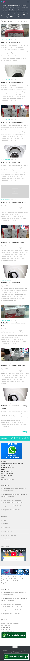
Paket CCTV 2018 (5, 39)
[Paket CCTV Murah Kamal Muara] (15, 191)
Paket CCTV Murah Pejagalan (12, 242)
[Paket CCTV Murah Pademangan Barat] (15, 311)
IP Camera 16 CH (7, 528)
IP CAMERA (5, 524)
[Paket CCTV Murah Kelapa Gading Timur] (15, 394)
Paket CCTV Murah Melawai (12, 82)
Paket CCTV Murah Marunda (12, 122)
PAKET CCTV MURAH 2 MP (9, 535)
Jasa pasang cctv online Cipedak (11, 510)
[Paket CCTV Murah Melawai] (15, 71)
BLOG (4, 520)
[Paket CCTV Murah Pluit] (15, 271)
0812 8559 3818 (5, 627)
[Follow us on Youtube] (25, 438)
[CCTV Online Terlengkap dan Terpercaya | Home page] (3, 2)
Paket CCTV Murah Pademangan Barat (13, 324)
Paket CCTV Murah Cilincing (11, 162)
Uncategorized (6, 539)
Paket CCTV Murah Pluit (10, 282)
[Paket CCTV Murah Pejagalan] (15, 231)
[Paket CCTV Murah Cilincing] (15, 151)
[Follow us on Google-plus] (20, 438)
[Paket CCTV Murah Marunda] (15, 111)
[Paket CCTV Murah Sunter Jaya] (15, 354)
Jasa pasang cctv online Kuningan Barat (13, 506)
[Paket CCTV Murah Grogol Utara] (15, 30)
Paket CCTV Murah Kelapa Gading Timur (14, 407)
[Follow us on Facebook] (14, 438)
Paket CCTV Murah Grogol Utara (13, 42)
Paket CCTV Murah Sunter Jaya (13, 365)
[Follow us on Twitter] (12, 438)
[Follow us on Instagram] (17, 438)
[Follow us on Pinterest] (28, 438)
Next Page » (25, 432)
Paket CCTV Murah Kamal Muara (13, 202)
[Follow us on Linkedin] (22, 438)
